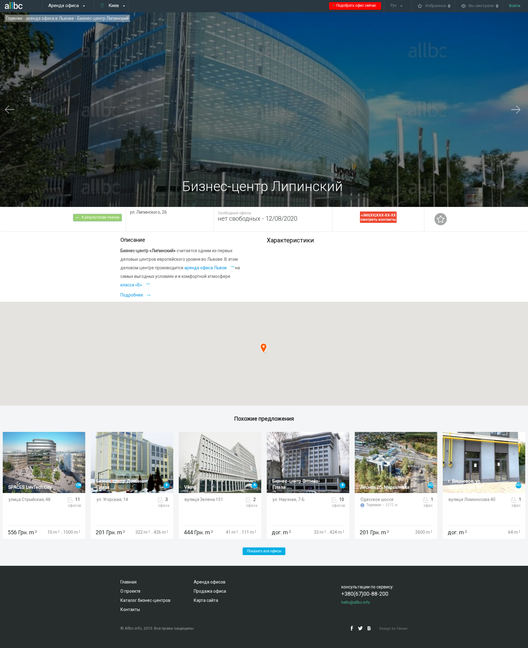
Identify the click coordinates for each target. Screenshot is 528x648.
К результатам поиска (100, 217)
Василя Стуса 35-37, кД (473, 487)
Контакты (130, 609)
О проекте (130, 591)
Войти (514, 5)
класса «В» (131, 284)
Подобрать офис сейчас (354, 5)
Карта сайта (206, 600)
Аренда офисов (210, 582)
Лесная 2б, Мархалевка (296, 487)
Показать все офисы (264, 551)
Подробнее (131, 295)
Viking (102, 487)
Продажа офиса (210, 591)
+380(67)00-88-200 (364, 594)
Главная (14, 18)
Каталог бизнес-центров (145, 600)
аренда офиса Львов (205, 267)
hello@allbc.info (355, 602)
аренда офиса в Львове (50, 18)
